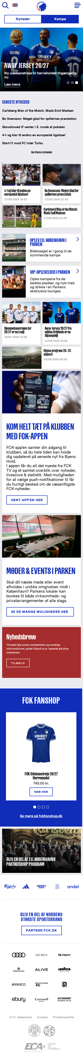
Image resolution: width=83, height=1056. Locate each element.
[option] (41, 59)
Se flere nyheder (41, 152)
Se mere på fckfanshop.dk (41, 816)
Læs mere (9, 30)
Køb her (41, 791)
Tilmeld (18, 663)
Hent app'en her (27, 500)
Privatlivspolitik (63, 1017)
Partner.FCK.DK (41, 930)
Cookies (42, 1017)
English (16, 5)
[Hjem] (41, 6)
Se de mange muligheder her (40, 612)
